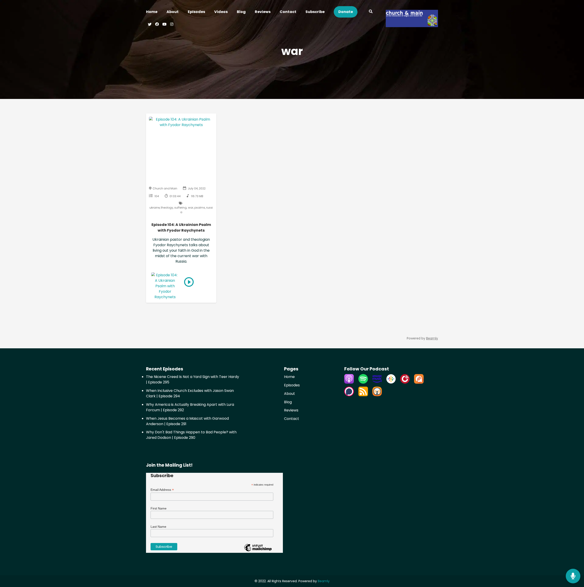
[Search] (371, 12)
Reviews (263, 11)
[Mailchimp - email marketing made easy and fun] (257, 551)
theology (167, 207)
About (173, 11)
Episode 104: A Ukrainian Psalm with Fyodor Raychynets (181, 227)
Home (151, 11)
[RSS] (363, 395)
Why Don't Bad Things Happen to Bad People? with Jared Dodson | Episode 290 (191, 434)
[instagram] (171, 24)
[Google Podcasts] (391, 382)
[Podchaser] (349, 395)
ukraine (154, 207)
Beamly (324, 581)
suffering (180, 207)
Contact (288, 11)
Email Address (162, 490)
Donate (345, 11)
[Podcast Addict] (419, 382)
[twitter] (149, 24)
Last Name (158, 526)
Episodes (196, 11)
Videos (221, 11)
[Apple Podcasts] (349, 382)
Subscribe (315, 11)
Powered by (422, 338)
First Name (159, 508)
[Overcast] (377, 395)
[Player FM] (405, 382)
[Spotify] (363, 382)
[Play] (189, 282)
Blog (241, 11)
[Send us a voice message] (573, 576)
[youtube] (164, 24)
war (190, 207)
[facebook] (157, 24)
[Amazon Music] (377, 382)
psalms (199, 207)
